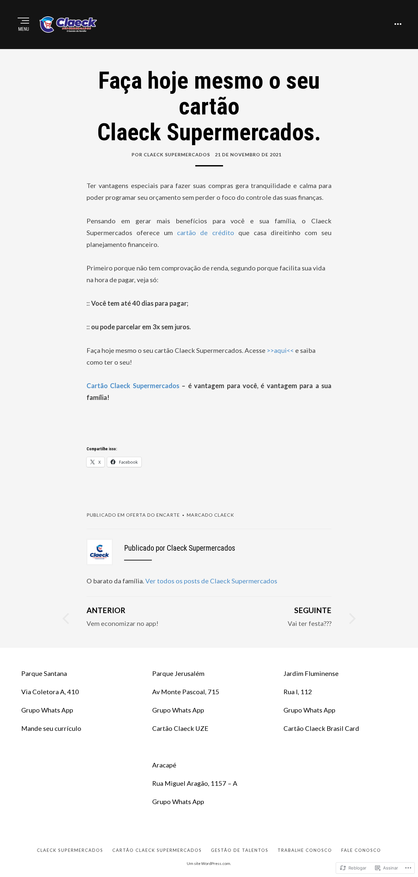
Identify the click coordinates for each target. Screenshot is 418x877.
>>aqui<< (280, 350)
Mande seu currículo (51, 728)
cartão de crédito (205, 232)
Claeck (224, 515)
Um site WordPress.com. (209, 863)
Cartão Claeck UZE (180, 728)
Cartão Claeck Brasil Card (321, 728)
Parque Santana (44, 673)
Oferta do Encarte (153, 515)
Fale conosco (361, 850)
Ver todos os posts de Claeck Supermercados (211, 581)
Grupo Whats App (47, 710)
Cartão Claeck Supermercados (133, 385)
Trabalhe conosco (305, 850)
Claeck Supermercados (70, 850)
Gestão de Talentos (239, 850)
